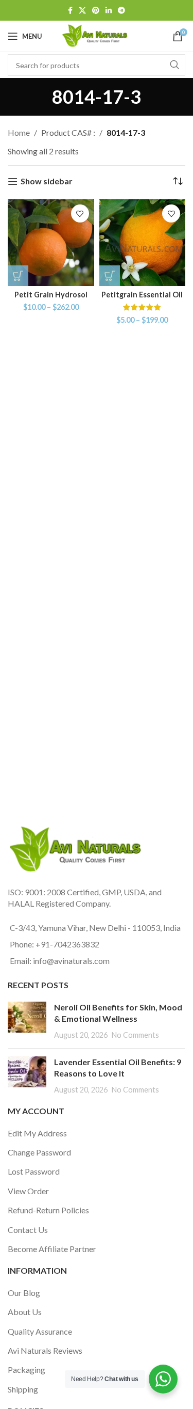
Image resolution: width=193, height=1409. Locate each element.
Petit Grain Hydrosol (50, 294)
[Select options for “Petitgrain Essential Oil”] (109, 275)
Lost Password (34, 1171)
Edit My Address (37, 1133)
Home (19, 132)
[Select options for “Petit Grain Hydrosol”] (18, 275)
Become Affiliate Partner (52, 1249)
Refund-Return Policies (48, 1210)
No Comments (135, 1035)
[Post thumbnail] (27, 1021)
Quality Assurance (40, 1331)
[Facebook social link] (70, 11)
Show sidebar (47, 181)
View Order (28, 1191)
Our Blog (24, 1292)
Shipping (23, 1389)
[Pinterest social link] (95, 11)
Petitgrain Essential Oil (142, 294)
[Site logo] (96, 35)
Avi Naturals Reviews (45, 1350)
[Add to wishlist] (80, 213)
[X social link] (82, 11)
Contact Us (28, 1229)
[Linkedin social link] (108, 11)
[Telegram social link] (121, 11)
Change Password (39, 1152)
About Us (25, 1312)
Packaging (26, 1369)
